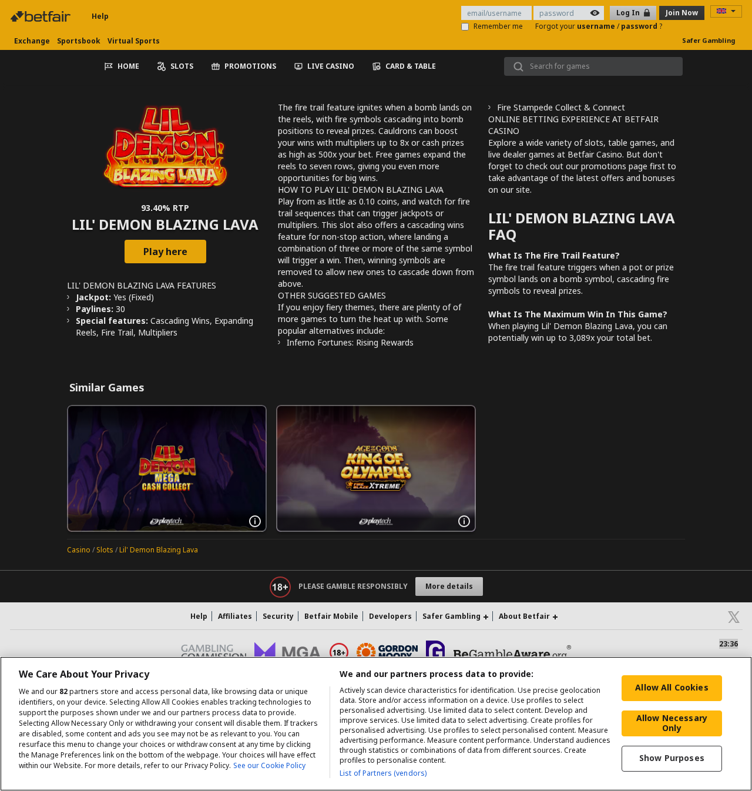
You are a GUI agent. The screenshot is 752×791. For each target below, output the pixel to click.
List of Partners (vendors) (383, 773)
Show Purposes (671, 757)
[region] (376, 723)
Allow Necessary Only (671, 722)
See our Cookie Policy (269, 765)
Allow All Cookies (671, 687)
